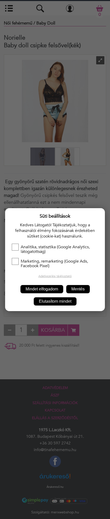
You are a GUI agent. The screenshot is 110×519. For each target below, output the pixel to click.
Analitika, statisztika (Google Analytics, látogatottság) (55, 249)
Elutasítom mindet (55, 301)
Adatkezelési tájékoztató (55, 276)
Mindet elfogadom (42, 289)
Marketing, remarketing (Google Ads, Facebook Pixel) (54, 263)
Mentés (78, 289)
